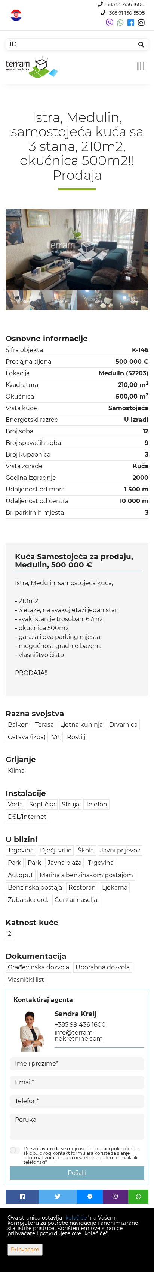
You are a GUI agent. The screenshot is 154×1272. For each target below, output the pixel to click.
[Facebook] (22, 1197)
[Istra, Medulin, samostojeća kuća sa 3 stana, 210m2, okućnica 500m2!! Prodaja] (77, 249)
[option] (23, 300)
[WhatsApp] (138, 1197)
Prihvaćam (25, 1249)
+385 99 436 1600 (124, 4)
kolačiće (76, 1217)
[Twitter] (57, 1197)
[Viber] (116, 1197)
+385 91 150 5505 (125, 12)
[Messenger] (90, 1197)
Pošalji (77, 1172)
